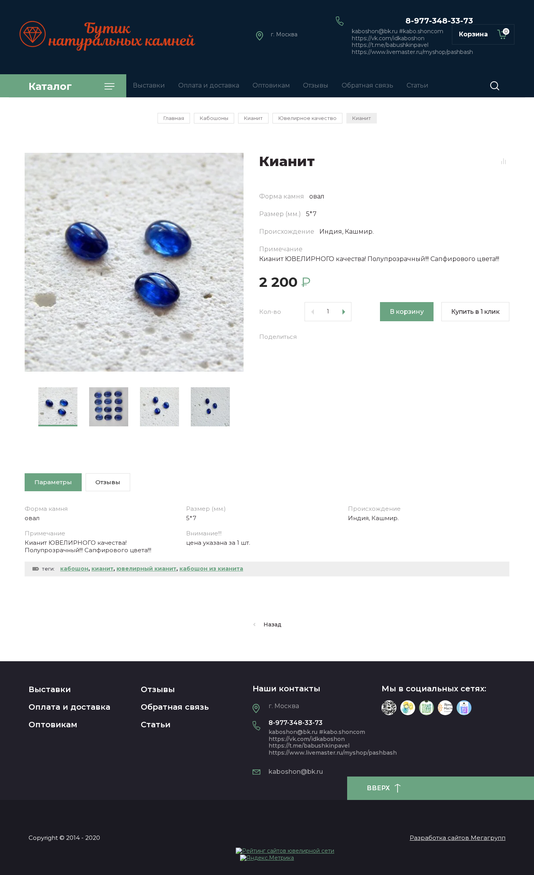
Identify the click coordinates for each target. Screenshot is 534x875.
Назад (272, 624)
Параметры (53, 482)
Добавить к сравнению (503, 161)
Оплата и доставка (69, 707)
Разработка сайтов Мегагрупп (457, 837)
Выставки (50, 689)
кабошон (74, 568)
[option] (134, 262)
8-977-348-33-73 (439, 20)
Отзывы (158, 689)
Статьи (155, 724)
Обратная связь (175, 707)
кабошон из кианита (211, 568)
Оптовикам (53, 724)
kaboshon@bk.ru (296, 771)
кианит (102, 568)
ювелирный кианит (146, 568)
